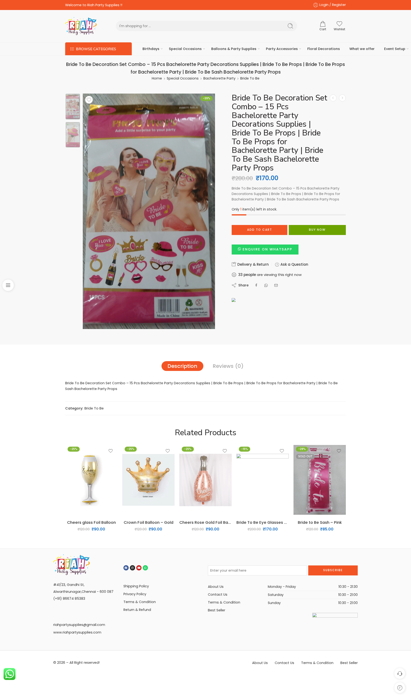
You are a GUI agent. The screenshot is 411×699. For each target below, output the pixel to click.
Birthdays (150, 48)
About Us (216, 586)
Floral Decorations (323, 48)
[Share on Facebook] (256, 285)
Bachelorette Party (219, 78)
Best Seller (216, 610)
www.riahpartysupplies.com (77, 632)
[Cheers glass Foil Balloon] (91, 480)
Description (182, 366)
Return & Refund (137, 609)
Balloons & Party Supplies (233, 48)
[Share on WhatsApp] (266, 285)
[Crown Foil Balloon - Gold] (148, 480)
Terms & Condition (139, 601)
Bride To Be (249, 78)
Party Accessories (282, 48)
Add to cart (259, 230)
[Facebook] (126, 567)
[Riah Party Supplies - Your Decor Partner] (81, 26)
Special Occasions (185, 48)
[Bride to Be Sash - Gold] (333, 98)
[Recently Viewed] (399, 687)
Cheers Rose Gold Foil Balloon (205, 522)
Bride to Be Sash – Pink (320, 522)
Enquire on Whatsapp (267, 249)
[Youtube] (139, 567)
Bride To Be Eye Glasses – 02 (262, 522)
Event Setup (394, 48)
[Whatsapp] (145, 567)
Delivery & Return (252, 264)
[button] (265, 249)
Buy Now (317, 230)
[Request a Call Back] (399, 673)
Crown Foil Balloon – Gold (148, 522)
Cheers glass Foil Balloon (91, 522)
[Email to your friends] (276, 285)
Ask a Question (293, 264)
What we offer (362, 48)
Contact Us (217, 594)
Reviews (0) (228, 366)
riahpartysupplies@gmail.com (79, 624)
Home (157, 78)
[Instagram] (132, 567)
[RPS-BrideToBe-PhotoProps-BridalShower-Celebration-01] (72, 107)
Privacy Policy (134, 594)
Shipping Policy (136, 586)
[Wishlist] (89, 100)
